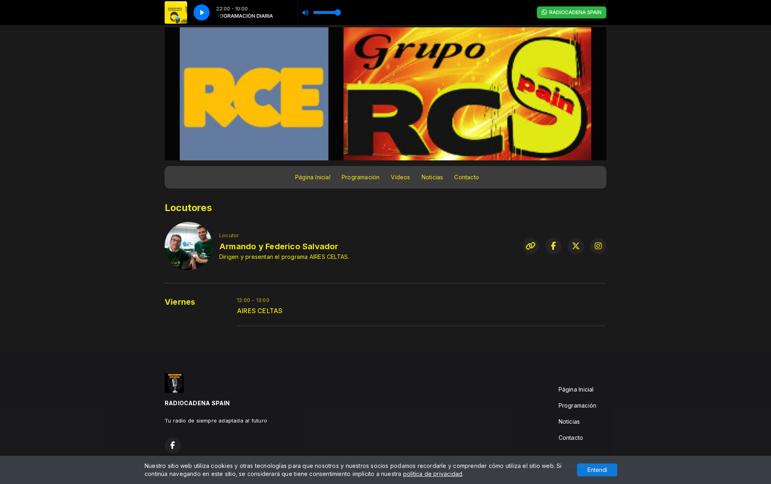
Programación (361, 177)
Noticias (432, 177)
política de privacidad (433, 473)
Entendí (597, 469)
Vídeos (400, 177)
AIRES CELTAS (260, 311)
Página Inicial (312, 177)
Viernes (180, 302)
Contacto (466, 177)
